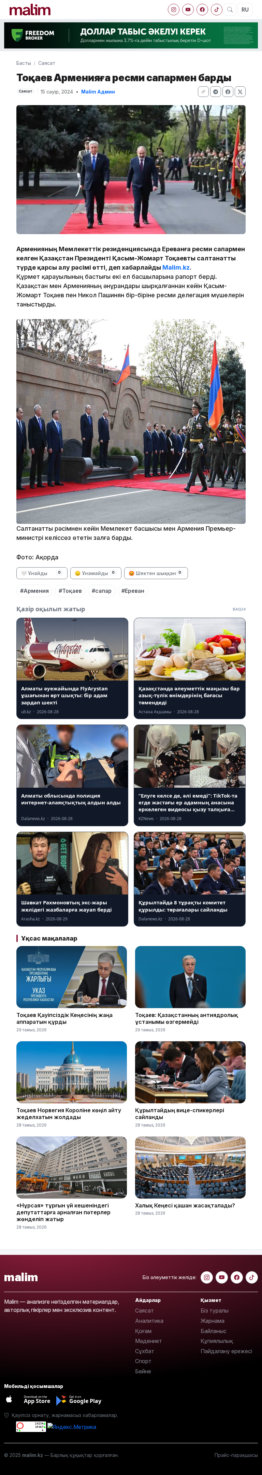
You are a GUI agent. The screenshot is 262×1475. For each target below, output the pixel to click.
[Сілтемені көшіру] (203, 91)
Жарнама (212, 1320)
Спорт (143, 1361)
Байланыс (214, 1331)
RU (245, 9)
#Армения (34, 590)
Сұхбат (144, 1351)
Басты (23, 63)
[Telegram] (215, 91)
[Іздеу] (230, 9)
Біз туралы (215, 1310)
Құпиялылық (217, 1340)
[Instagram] (173, 9)
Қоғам (143, 1331)
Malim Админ (98, 92)
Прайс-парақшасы (236, 1455)
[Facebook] (202, 9)
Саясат (46, 63)
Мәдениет (148, 1340)
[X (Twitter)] (240, 91)
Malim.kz (176, 267)
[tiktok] (216, 9)
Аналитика (149, 1320)
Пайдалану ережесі (226, 1351)
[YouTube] (188, 9)
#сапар (102, 590)
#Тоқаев (70, 590)
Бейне (143, 1371)
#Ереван (132, 590)
